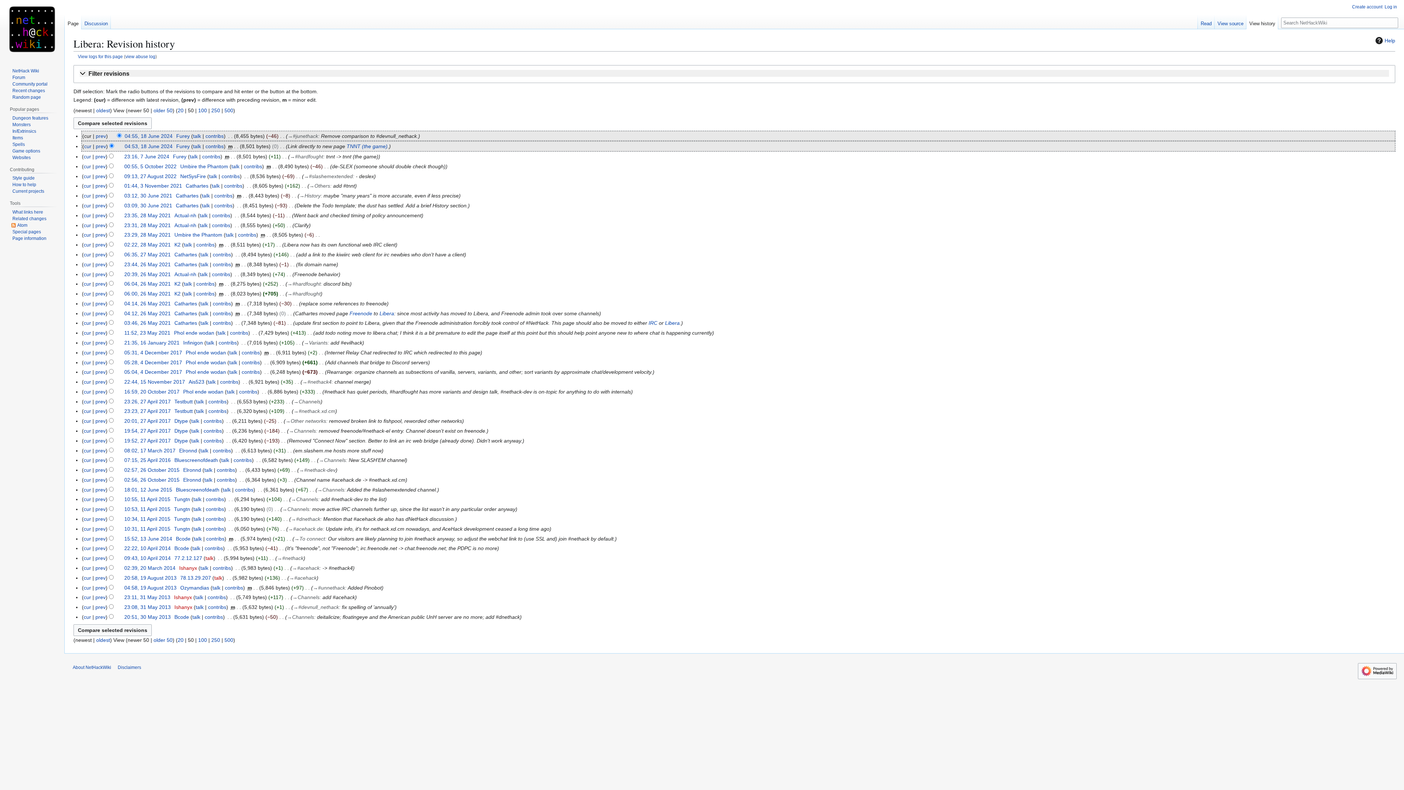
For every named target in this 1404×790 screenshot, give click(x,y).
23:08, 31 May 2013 (147, 607)
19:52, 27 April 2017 (147, 441)
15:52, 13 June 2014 (148, 539)
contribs (214, 136)
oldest (103, 110)
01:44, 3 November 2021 (153, 186)
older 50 (163, 110)
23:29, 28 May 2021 (147, 235)
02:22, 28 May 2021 (147, 245)
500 (228, 110)
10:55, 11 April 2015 (147, 499)
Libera (387, 313)
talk (197, 136)
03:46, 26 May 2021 (147, 323)
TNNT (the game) (367, 146)
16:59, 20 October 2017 (152, 392)
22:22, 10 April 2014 (147, 548)
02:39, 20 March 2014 (150, 568)
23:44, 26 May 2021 (147, 264)
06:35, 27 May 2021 (147, 254)
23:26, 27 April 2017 (147, 402)
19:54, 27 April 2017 (147, 431)
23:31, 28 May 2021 (147, 225)
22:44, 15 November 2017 (154, 382)
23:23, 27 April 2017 (147, 411)
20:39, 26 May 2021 (147, 274)
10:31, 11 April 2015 (147, 529)
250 (215, 110)
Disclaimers (129, 667)
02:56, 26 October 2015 (152, 480)
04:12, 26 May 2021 (147, 313)
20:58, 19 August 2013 (150, 578)
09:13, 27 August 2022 (150, 176)
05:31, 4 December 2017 (153, 353)
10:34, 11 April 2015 (147, 519)
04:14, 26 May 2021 (147, 303)
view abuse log (140, 56)
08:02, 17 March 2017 (150, 451)
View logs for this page (100, 56)
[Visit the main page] (32, 29)
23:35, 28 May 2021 (147, 215)
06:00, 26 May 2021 (147, 294)
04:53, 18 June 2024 (149, 146)
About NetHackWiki (92, 667)
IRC (653, 323)
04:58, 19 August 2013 (150, 588)
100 (202, 110)
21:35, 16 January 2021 (152, 343)
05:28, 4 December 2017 (153, 362)
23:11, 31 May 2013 (147, 597)
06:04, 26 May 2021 (147, 284)
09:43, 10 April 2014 (147, 558)
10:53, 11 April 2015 (147, 509)
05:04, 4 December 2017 (153, 372)
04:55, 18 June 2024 (149, 136)
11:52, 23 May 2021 (147, 333)
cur (87, 146)
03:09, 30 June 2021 (148, 205)
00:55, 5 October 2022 (150, 166)
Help (1390, 41)
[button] (734, 74)
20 (181, 110)
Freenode (361, 313)
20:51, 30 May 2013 (147, 617)
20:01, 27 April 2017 (147, 421)
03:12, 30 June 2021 (148, 196)
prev (101, 136)
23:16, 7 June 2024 (146, 156)
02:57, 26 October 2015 (152, 470)
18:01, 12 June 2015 (148, 490)
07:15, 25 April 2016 (147, 460)
